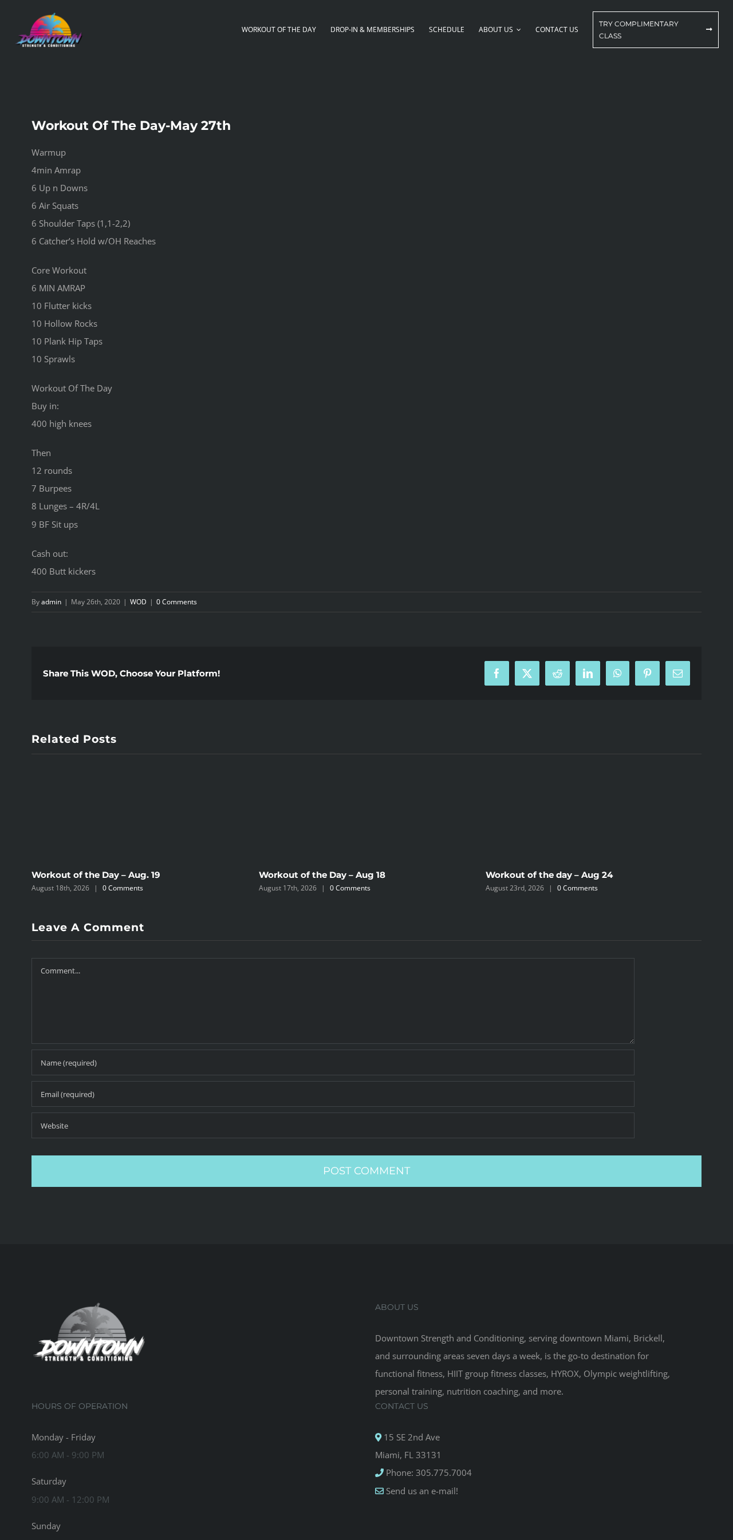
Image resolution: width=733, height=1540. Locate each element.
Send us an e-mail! (421, 1491)
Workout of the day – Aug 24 (549, 874)
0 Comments (176, 602)
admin (51, 602)
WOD (138, 602)
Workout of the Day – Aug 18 (322, 874)
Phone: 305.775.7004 (428, 1472)
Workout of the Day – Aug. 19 (95, 874)
